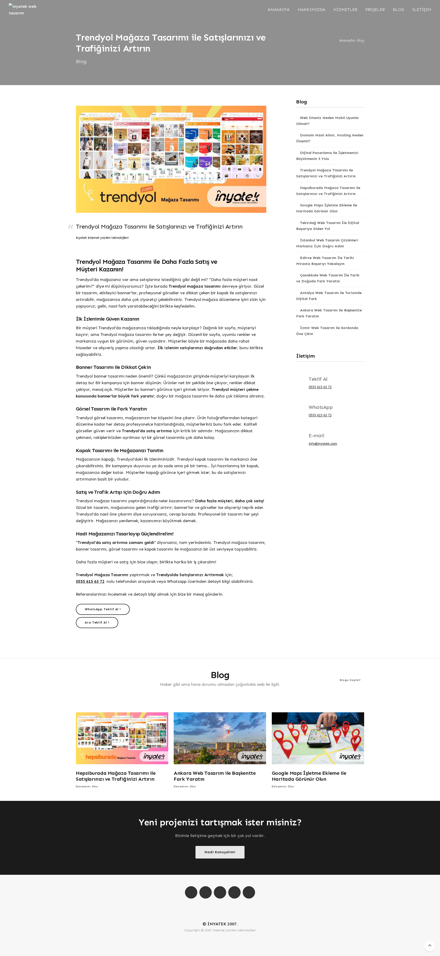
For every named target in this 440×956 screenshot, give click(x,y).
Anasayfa (346, 40)
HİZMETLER (345, 9)
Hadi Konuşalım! (220, 852)
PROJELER (375, 9)
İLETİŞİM (421, 9)
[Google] (249, 892)
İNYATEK (216, 923)
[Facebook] (205, 892)
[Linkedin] (234, 892)
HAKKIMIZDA (311, 9)
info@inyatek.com (323, 444)
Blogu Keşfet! (351, 680)
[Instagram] (191, 892)
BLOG (398, 9)
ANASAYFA (279, 9)
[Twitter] (220, 892)
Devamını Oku (87, 786)
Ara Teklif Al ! (97, 622)
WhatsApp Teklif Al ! (103, 609)
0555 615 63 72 (90, 581)
